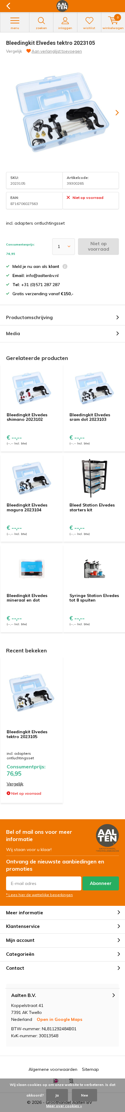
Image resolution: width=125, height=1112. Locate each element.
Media (13, 333)
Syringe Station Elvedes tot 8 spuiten (94, 598)
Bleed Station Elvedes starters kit (92, 507)
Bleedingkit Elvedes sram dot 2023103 (89, 417)
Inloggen (65, 28)
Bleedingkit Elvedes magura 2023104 (27, 507)
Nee (84, 1095)
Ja (57, 1095)
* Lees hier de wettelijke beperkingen (39, 895)
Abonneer (101, 883)
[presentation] (113, 113)
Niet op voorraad (98, 246)
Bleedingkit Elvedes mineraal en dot (27, 598)
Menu (15, 28)
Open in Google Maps (59, 1019)
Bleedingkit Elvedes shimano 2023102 (27, 417)
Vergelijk (14, 51)
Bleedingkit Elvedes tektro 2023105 (27, 734)
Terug (8, 6)
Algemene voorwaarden (53, 1069)
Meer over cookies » (64, 1106)
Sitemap (90, 1069)
